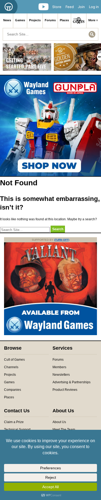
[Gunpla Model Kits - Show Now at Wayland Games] (50, 125)
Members (59, 367)
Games (20, 20)
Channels (11, 367)
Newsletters (61, 375)
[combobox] (50, 34)
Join (81, 7)
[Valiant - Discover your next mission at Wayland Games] (50, 334)
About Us (59, 422)
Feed (69, 7)
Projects (35, 20)
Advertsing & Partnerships (71, 382)
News (7, 20)
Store (56, 7)
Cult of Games (14, 359)
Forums (50, 20)
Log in (94, 7)
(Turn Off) (61, 239)
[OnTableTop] (9, 6)
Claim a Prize (14, 422)
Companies (12, 390)
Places (64, 20)
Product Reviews (65, 390)
